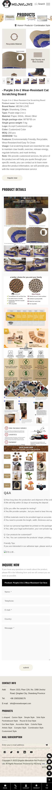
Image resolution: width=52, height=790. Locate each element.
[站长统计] (45, 764)
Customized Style (9, 731)
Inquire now (12, 178)
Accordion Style (22, 724)
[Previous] (4, 81)
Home (20, 25)
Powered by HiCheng (32, 764)
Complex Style (20, 728)
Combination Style (42, 25)
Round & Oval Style (28, 721)
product (36, 788)
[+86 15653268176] (49, 761)
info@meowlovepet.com (20, 703)
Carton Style (17, 717)
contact (26, 788)
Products (28, 25)
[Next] (48, 81)
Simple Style (29, 717)
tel (15, 788)
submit (26, 667)
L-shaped (6, 717)
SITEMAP (46, 767)
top (47, 788)
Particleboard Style (10, 721)
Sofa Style (40, 717)
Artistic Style (7, 728)
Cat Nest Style (8, 724)
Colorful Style (36, 724)
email (5, 788)
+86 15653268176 (18, 698)
